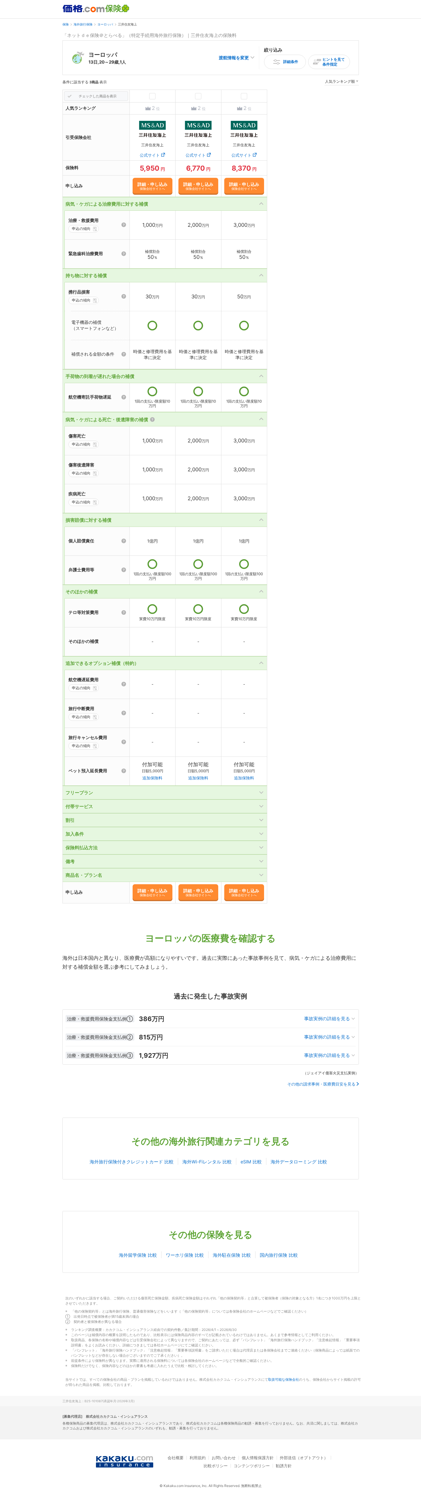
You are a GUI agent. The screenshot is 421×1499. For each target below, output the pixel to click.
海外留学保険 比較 (138, 1255)
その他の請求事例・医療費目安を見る (321, 1084)
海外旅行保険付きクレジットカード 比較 (132, 1162)
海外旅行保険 (83, 24)
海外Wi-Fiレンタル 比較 (207, 1162)
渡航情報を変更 (234, 57)
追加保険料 (152, 777)
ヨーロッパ (105, 24)
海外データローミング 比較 (299, 1162)
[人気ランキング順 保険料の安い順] (341, 82)
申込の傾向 (81, 228)
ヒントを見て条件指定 (333, 61)
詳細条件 (290, 61)
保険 (65, 24)
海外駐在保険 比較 (232, 1255)
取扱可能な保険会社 (283, 1379)
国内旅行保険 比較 (279, 1255)
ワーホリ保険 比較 (185, 1255)
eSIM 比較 (251, 1162)
